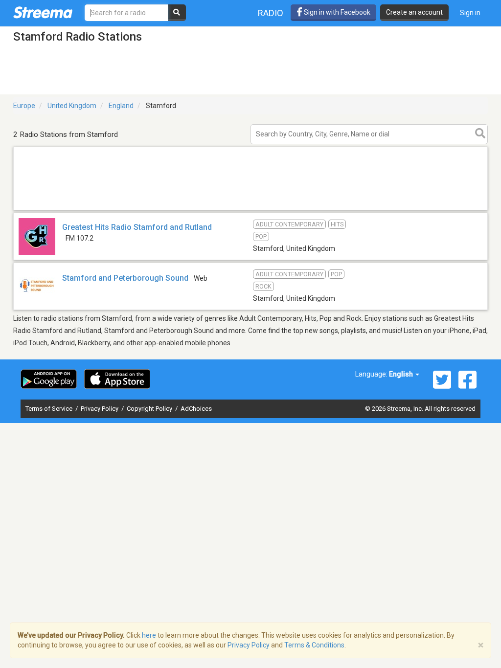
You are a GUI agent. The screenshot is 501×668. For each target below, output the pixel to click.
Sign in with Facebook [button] (336, 12)
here (149, 635)
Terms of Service (49, 408)
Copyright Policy (150, 408)
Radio (270, 13)
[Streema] (42, 12)
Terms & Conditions (314, 645)
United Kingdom (71, 106)
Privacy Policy (100, 408)
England (121, 106)
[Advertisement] (250, 209)
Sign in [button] (470, 13)
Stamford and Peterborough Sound (125, 278)
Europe (24, 106)
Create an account (414, 12)
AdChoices (196, 408)
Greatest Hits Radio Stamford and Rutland (137, 227)
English (401, 374)
